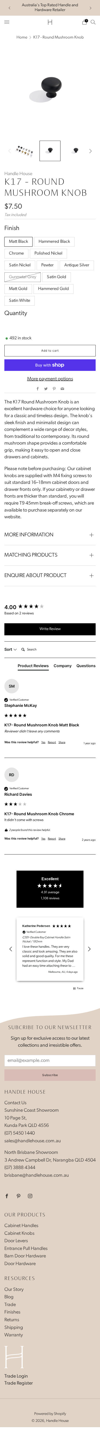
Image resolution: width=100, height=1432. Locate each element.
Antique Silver (76, 265)
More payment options (50, 379)
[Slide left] (10, 151)
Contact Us (15, 1103)
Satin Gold (56, 277)
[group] (50, 607)
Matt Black (18, 242)
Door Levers (16, 1241)
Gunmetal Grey (22, 277)
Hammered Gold (53, 289)
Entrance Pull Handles (26, 1248)
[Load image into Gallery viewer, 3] (75, 151)
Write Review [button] (50, 629)
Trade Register (18, 1383)
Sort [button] (8, 649)
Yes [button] (43, 742)
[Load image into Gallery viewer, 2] (50, 151)
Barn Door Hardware (25, 1256)
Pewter (47, 265)
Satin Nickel (20, 265)
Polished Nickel (48, 253)
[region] (50, 949)
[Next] (90, 8)
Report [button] (52, 742)
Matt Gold (18, 289)
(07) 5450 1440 (19, 1133)
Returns (11, 1320)
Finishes (12, 1312)
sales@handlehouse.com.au (32, 1141)
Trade (10, 1304)
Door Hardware (20, 1263)
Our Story (14, 1289)
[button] (11, 949)
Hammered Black (54, 242)
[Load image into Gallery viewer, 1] (24, 151)
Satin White (19, 301)
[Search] (93, 22)
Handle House (18, 173)
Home (22, 37)
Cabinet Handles (21, 1225)
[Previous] (9, 8)
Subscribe (50, 1075)
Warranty (13, 1335)
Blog (9, 1297)
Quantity (15, 313)
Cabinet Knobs (19, 1233)
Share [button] (61, 742)
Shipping (13, 1327)
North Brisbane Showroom (31, 1152)
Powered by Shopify (50, 1414)
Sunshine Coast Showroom (31, 1110)
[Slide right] (89, 151)
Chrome (16, 253)
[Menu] (6, 22)
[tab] (33, 666)
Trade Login (16, 1376)
